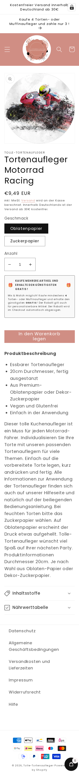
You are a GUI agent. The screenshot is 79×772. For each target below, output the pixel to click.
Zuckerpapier (25, 241)
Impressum (21, 680)
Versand (28, 200)
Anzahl (11, 253)
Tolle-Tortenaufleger (38, 765)
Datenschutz (22, 631)
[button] (7, 49)
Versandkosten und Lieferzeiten (29, 665)
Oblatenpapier (26, 228)
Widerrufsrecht (25, 692)
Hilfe (13, 704)
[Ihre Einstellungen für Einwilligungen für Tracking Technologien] (71, 7)
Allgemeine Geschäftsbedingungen (34, 646)
